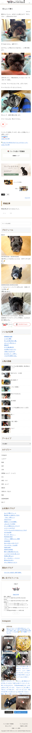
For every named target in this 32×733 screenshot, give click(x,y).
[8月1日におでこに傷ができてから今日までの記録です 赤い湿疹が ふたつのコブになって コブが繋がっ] (23, 702)
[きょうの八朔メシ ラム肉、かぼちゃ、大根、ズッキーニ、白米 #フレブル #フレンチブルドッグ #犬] (8, 702)
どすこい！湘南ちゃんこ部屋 (12, 538)
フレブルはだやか (24, 723)
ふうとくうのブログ (9, 528)
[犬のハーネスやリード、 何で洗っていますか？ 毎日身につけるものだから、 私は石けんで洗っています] (8, 687)
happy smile (7, 547)
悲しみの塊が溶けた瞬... (10, 341)
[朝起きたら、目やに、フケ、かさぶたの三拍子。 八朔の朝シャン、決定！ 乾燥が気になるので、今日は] (8, 672)
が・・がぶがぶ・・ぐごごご (12, 558)
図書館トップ (16, 155)
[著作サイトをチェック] (14, 613)
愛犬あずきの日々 (9, 560)
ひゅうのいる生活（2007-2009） (13, 572)
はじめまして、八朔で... (10, 353)
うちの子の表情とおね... (10, 355)
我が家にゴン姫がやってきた (12, 515)
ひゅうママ (16, 594)
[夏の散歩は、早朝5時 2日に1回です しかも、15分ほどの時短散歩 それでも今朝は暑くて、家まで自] (23, 657)
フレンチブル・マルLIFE (10, 545)
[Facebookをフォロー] (16, 613)
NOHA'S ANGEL (8, 549)
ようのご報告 (7, 338)
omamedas (7, 541)
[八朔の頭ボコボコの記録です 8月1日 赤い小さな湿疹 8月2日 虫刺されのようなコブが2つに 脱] (8, 643)
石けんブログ (8, 726)
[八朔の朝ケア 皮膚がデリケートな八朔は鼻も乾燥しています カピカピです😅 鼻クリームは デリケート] (8, 657)
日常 (3, 194)
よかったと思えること (10, 343)
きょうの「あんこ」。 (10, 534)
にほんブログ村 (5, 138)
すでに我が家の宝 (9, 347)
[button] (29, 223)
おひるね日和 (7, 532)
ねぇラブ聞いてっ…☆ (10, 513)
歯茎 (8, 194)
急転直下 (6, 345)
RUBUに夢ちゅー (9, 556)
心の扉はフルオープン (10, 349)
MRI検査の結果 (8, 336)
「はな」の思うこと (9, 517)
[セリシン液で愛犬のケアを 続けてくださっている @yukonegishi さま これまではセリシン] (23, 687)
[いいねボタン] (3, 124)
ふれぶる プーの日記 (9, 524)
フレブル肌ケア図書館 (8, 723)
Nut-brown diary (8, 536)
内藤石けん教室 (23, 726)
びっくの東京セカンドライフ (12, 526)
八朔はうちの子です (9, 351)
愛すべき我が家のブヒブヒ (11, 551)
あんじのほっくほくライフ (11, 543)
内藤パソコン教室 (16, 728)
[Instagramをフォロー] (18, 613)
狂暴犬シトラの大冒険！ (10, 521)
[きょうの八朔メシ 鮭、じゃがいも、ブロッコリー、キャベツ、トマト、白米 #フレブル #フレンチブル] (23, 672)
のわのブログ (7, 519)
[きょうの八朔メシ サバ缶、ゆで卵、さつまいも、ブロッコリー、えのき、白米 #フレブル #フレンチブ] (23, 643)
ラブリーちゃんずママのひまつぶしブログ (15, 530)
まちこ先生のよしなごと (10, 562)
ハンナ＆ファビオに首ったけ (12, 554)
